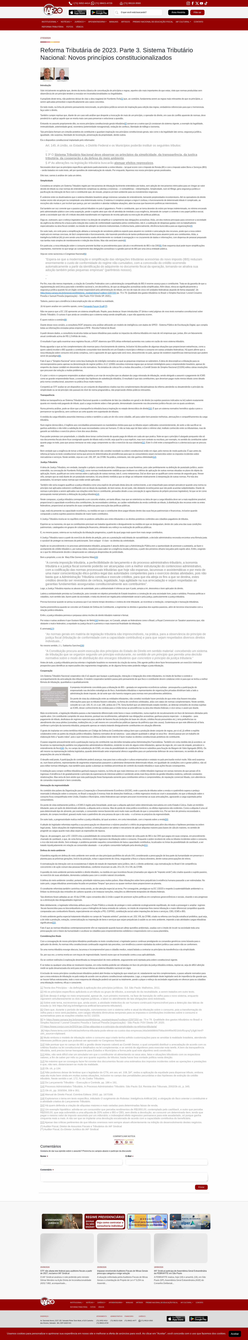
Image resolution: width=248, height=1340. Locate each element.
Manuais (113, 22)
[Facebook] (192, 3)
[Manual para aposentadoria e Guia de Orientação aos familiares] (147, 1221)
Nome (43, 1156)
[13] (82, 470)
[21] (146, 845)
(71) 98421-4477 (130, 1321)
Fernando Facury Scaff (93, 306)
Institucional (49, 22)
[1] (122, 99)
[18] (82, 646)
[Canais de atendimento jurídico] (62, 1221)
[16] (96, 620)
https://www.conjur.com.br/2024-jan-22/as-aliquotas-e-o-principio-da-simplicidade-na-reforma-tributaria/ (100, 1026)
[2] (126, 123)
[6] (85, 254)
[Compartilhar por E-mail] (131, 1142)
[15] (96, 557)
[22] (54, 923)
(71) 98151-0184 (116, 1321)
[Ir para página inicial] (53, 12)
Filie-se (197, 12)
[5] (160, 246)
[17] (52, 629)
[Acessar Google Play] (99, 12)
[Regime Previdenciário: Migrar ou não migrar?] (104, 1221)
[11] (143, 443)
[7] (106, 306)
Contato (198, 22)
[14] (97, 494)
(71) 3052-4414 (82, 3)
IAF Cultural (182, 22)
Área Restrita (178, 12)
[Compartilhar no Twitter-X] (121, 1142)
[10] (150, 408)
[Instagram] (188, 3)
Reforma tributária (52, 27)
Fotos (69, 27)
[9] (60, 356)
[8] (65, 320)
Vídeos (79, 27)
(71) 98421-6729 (102, 1323)
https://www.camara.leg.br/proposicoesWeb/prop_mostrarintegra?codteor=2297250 (78, 293)
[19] (62, 748)
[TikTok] (206, 3)
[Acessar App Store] (77, 12)
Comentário (46, 1170)
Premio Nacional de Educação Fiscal (153, 22)
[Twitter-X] (197, 3)
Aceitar (235, 1333)
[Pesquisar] (117, 12)
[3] (191, 226)
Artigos (125, 22)
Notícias (65, 22)
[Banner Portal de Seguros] (190, 1221)
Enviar (201, 1187)
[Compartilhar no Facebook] (117, 1142)
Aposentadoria (96, 22)
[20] (166, 819)
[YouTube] (201, 3)
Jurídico (79, 22)
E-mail (128, 1156)
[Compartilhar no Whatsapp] (126, 1142)
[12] (154, 457)
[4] (124, 240)
